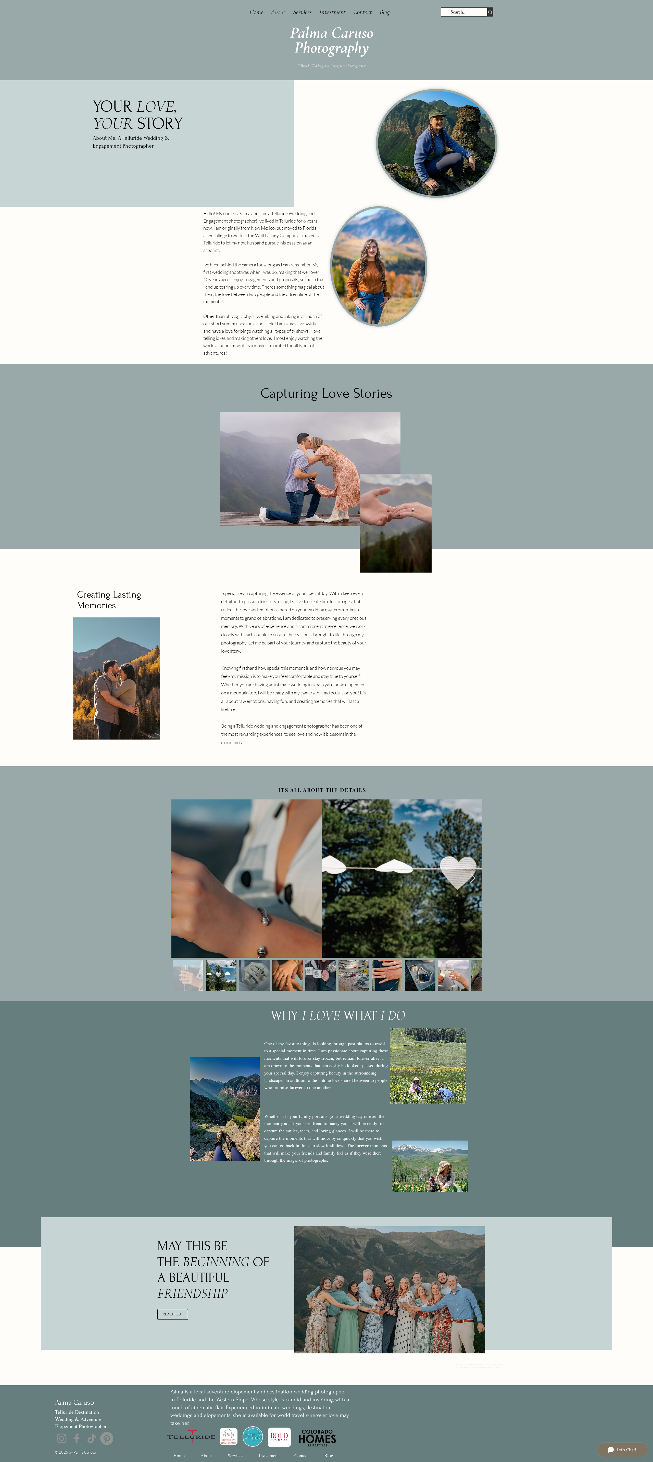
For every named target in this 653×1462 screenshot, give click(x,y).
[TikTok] (91, 1438)
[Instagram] (61, 1438)
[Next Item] (473, 879)
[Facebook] (76, 1438)
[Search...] (490, 12)
